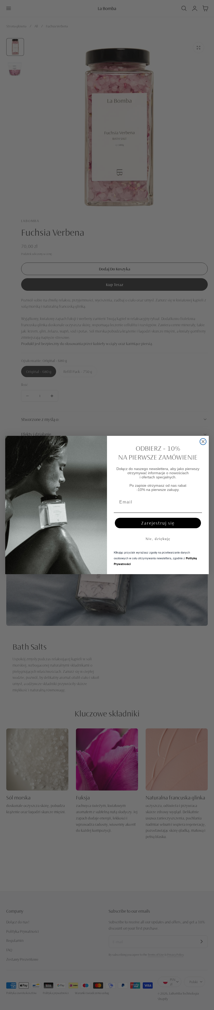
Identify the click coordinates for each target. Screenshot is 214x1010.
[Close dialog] (203, 441)
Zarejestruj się (158, 523)
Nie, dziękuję (158, 539)
